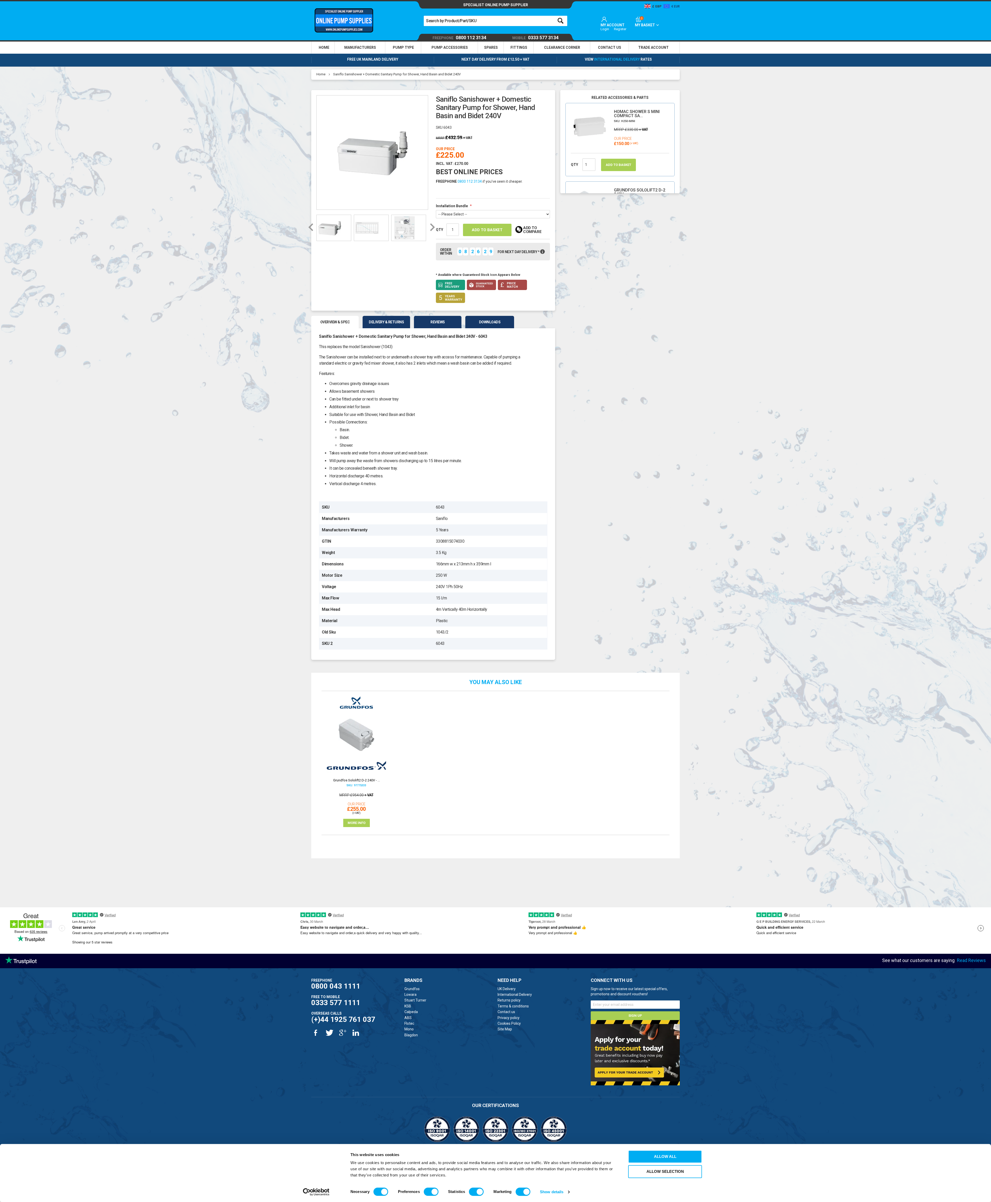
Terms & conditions (513, 1006)
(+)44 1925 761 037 (343, 1019)
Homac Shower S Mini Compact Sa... (637, 113)
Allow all (665, 1156)
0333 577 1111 (335, 1002)
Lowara (410, 994)
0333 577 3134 (535, 37)
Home (320, 74)
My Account (613, 25)
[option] (372, 152)
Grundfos (412, 989)
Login (605, 29)
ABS (408, 1018)
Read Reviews (971, 960)
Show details (551, 1192)
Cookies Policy (509, 1023)
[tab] (335, 322)
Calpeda (411, 1012)
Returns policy (509, 1000)
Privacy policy (509, 1018)
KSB (407, 1006)
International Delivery (617, 59)
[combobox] (495, 21)
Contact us (506, 1012)
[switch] (431, 1192)
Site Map (505, 1029)
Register (620, 29)
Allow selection (665, 1171)
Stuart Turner (415, 1000)
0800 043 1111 (335, 986)
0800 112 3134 (459, 37)
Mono (409, 1029)
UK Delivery (507, 989)
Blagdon (411, 1035)
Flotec (409, 1023)
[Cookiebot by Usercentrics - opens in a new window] (316, 1192)
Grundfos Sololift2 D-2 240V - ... (639, 192)
